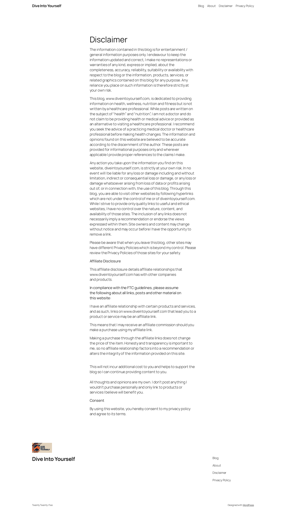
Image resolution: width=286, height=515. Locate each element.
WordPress (248, 505)
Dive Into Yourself (46, 5)
